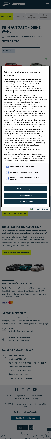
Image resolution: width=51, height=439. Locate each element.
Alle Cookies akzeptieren (25, 189)
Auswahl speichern (25, 195)
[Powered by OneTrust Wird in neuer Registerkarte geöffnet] (39, 209)
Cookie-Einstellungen (25, 201)
